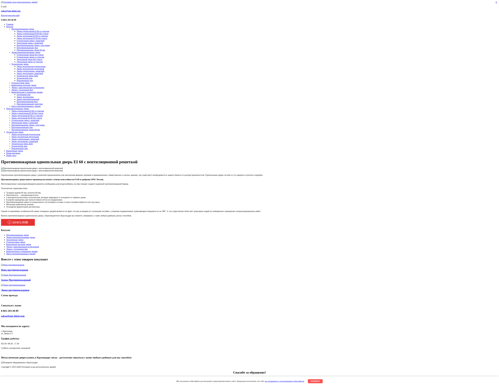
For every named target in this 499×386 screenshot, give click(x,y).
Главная (9, 24)
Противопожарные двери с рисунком (33, 45)
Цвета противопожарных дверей (26, 106)
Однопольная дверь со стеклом (30, 57)
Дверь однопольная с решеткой (30, 71)
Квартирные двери (14, 151)
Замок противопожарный (28, 99)
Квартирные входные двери (23, 85)
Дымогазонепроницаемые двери (25, 52)
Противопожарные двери (22, 29)
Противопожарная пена (27, 102)
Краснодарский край (10, 15)
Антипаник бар (23, 94)
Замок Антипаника (25, 97)
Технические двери (20, 64)
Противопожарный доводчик (30, 104)
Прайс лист (11, 155)
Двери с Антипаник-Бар (22, 90)
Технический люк (24, 78)
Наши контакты (13, 153)
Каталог (9, 27)
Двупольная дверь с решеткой (30, 43)
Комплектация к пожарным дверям (27, 92)
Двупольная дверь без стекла (29, 59)
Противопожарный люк (27, 48)
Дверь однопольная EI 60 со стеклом (33, 31)
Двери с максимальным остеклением (27, 87)
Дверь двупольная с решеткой (30, 73)
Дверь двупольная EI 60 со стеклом (32, 36)
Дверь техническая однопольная (31, 66)
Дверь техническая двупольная (30, 69)
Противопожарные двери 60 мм (31, 50)
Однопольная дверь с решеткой (30, 41)
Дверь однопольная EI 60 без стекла (32, 34)
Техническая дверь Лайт (27, 76)
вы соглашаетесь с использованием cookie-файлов (284, 381)
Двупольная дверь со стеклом (30, 62)
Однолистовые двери (15, 242)
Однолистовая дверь (20, 83)
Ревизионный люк (25, 80)
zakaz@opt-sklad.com (13, 316)
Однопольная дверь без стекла (30, 55)
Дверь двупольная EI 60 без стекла (32, 38)
